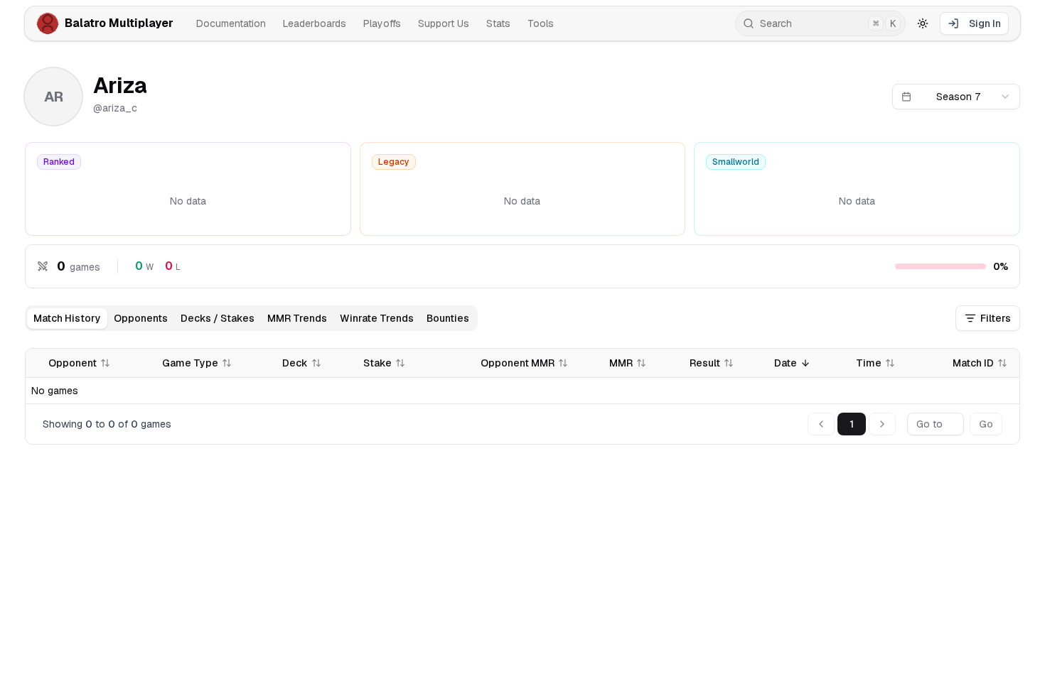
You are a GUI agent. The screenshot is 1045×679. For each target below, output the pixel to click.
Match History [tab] (67, 318)
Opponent (72, 363)
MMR (621, 363)
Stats (498, 23)
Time (868, 363)
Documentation (231, 23)
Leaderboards (314, 23)
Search (828, 23)
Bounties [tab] (448, 318)
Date (785, 363)
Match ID (973, 363)
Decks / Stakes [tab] (217, 318)
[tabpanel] (522, 396)
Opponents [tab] (141, 318)
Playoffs (382, 23)
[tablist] (251, 318)
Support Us (443, 23)
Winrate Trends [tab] (377, 318)
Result (705, 363)
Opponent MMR (517, 363)
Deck (295, 363)
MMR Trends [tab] (297, 318)
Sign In (985, 23)
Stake (377, 363)
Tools (540, 23)
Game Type (190, 363)
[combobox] (956, 96)
